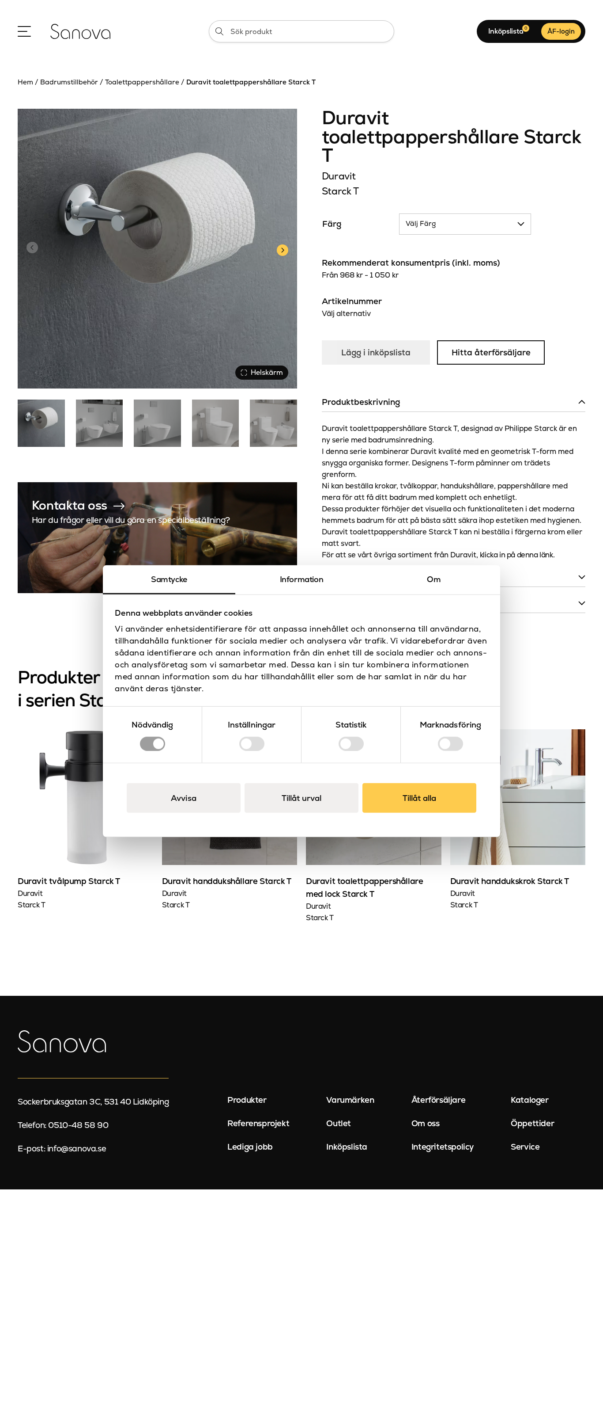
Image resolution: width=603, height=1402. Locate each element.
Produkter (246, 1099)
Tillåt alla (419, 797)
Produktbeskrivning (361, 402)
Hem (25, 82)
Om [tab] (434, 579)
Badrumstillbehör (69, 82)
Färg (331, 223)
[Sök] (219, 31)
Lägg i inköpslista (376, 352)
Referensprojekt (258, 1123)
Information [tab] (302, 579)
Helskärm (267, 372)
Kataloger (529, 1099)
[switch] (251, 743)
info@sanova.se (76, 1148)
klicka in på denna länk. (517, 555)
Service (525, 1146)
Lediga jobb (250, 1146)
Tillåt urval (301, 797)
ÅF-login (561, 31)
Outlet (338, 1123)
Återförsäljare (438, 1099)
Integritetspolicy (442, 1146)
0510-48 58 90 (78, 1125)
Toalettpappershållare (142, 82)
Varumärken (350, 1099)
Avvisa (183, 797)
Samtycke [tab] (169, 579)
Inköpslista (346, 1146)
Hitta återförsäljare (491, 352)
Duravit (338, 176)
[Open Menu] (24, 31)
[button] (282, 249)
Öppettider (532, 1123)
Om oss (425, 1123)
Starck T (340, 191)
